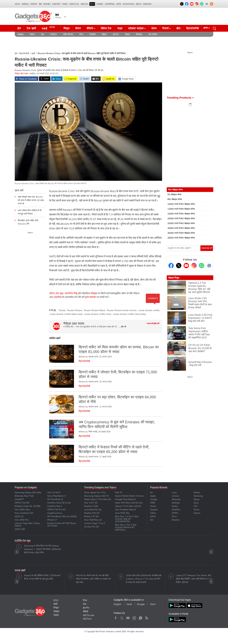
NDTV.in (87, 618)
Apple (153, 496)
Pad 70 (118, 492)
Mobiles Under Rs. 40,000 (27, 506)
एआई (48, 28)
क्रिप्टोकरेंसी (192, 28)
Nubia (175, 506)
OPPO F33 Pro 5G (56, 509)
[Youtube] (186, 265)
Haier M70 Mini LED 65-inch (129, 502)
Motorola (176, 499)
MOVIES (47, 4)
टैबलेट (32, 34)
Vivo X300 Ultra (22, 509)
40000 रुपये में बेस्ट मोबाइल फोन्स (181, 238)
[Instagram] (194, 265)
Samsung (198, 496)
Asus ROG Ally (122, 513)
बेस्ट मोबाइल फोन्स (175, 199)
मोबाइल (20, 34)
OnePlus (176, 509)
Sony (196, 502)
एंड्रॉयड (57, 297)
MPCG (138, 4)
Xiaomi (197, 513)
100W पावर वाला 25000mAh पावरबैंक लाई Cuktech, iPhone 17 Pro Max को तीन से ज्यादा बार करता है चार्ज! (143, 578)
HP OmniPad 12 (55, 499)
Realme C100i (91, 506)
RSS (56, 600)
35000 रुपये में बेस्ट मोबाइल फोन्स (181, 233)
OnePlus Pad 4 (54, 506)
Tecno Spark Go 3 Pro (95, 492)
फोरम (154, 28)
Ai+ (151, 492)
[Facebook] (171, 265)
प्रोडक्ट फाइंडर (136, 28)
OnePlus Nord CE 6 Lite (59, 502)
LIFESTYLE (74, 4)
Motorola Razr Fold (24, 496)
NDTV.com (88, 615)
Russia (62, 310)
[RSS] (211, 4)
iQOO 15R (20, 529)
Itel (151, 520)
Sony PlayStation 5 (56, 496)
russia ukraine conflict (149, 310)
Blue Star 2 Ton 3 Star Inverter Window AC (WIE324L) (126, 527)
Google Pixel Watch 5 (125, 499)
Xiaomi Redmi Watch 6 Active (129, 496)
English (117, 604)
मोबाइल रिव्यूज (173, 277)
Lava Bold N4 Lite (92, 509)
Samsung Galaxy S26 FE (96, 496)
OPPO (175, 513)
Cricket (56, 4)
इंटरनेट (116, 34)
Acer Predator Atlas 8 (125, 509)
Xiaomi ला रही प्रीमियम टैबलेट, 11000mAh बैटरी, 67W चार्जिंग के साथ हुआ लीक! (42, 577)
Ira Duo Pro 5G (91, 526)
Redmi (197, 492)
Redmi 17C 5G (91, 516)
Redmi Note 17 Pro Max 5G (97, 499)
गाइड (119, 28)
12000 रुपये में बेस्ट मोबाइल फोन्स (181, 209)
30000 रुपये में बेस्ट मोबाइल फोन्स (181, 228)
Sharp (196, 499)
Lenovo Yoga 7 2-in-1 (94, 523)
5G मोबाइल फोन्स (174, 194)
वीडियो (90, 28)
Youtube (128, 617)
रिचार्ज (165, 28)
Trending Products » (180, 97)
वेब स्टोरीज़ (153, 34)
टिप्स (81, 34)
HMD (152, 502)
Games (99, 4)
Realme (175, 520)
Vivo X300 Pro (22, 520)
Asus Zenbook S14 (24, 513)
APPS (118, 4)
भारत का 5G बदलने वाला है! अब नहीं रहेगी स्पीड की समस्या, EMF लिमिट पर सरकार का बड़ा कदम (93, 578)
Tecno (196, 509)
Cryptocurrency (54, 513)
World (25, 4)
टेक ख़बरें (31, 28)
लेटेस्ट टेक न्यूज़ (56, 293)
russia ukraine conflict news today (129, 314)
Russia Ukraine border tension (122, 310)
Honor (153, 506)
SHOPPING (110, 4)
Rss (146, 617)
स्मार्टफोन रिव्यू (70, 293)
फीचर (78, 28)
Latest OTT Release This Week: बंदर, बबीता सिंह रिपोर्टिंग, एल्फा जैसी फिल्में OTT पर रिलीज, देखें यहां (194, 578)
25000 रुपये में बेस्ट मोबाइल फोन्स (181, 223)
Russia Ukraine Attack (94, 310)
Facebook (116, 617)
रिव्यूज (67, 28)
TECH (92, 4)
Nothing (175, 502)
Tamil (152, 604)
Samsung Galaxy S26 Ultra (28, 492)
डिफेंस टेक (106, 28)
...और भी (122, 326)
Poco (174, 516)
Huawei (153, 509)
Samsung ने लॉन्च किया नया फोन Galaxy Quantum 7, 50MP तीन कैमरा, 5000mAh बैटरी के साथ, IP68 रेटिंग (42, 549)
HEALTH (84, 4)
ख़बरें (33, 53)
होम (19, 28)
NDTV (17, 4)
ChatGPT (19, 499)
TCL (196, 506)
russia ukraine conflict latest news (66, 314)
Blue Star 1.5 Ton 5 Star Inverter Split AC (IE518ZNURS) (127, 519)
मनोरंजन (53, 34)
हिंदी (40, 4)
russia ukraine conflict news (97, 314)
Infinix (153, 513)
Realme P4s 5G (92, 513)
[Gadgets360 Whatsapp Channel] (201, 265)
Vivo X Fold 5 (53, 492)
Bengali (141, 604)
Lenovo (175, 496)
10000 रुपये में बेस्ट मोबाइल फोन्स (181, 204)
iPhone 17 (52, 520)
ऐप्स (42, 34)
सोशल (127, 34)
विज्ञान (104, 34)
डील (178, 28)
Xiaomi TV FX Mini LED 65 (128, 506)
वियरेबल (139, 34)
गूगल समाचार (90, 297)
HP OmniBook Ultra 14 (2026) (62, 516)
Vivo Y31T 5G (91, 502)
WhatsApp (140, 617)
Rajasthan (128, 4)
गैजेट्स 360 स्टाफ (21, 73)
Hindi (129, 604)
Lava (174, 492)
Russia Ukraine (74, 310)
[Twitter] (178, 265)
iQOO (153, 516)
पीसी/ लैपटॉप (68, 34)
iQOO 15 (19, 516)
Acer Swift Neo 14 (93, 520)
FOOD (64, 4)
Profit (34, 4)
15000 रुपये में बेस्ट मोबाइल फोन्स (181, 213)
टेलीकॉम (92, 34)
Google (153, 499)
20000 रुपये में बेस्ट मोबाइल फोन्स (181, 218)
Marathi (147, 4)
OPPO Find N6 (22, 502)
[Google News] (209, 265)
